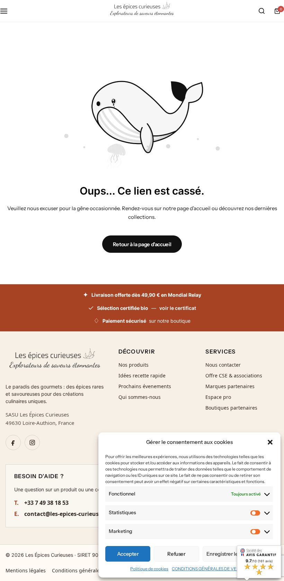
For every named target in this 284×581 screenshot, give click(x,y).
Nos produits (133, 364)
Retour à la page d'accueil (142, 244)
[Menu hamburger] (7, 11)
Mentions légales (26, 570)
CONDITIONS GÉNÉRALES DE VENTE (208, 568)
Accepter (128, 554)
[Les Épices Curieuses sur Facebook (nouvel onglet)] (13, 442)
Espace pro (218, 397)
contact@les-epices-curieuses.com (66, 514)
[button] (270, 442)
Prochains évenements (144, 386)
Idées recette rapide (142, 375)
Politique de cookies (149, 568)
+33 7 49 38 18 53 (41, 503)
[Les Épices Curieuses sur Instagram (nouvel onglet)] (32, 442)
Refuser (176, 554)
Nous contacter (223, 364)
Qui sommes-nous (139, 397)
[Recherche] (261, 11)
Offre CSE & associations (233, 375)
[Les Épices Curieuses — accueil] (55, 361)
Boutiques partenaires (231, 407)
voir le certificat (177, 308)
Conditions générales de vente (88, 570)
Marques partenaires (230, 386)
